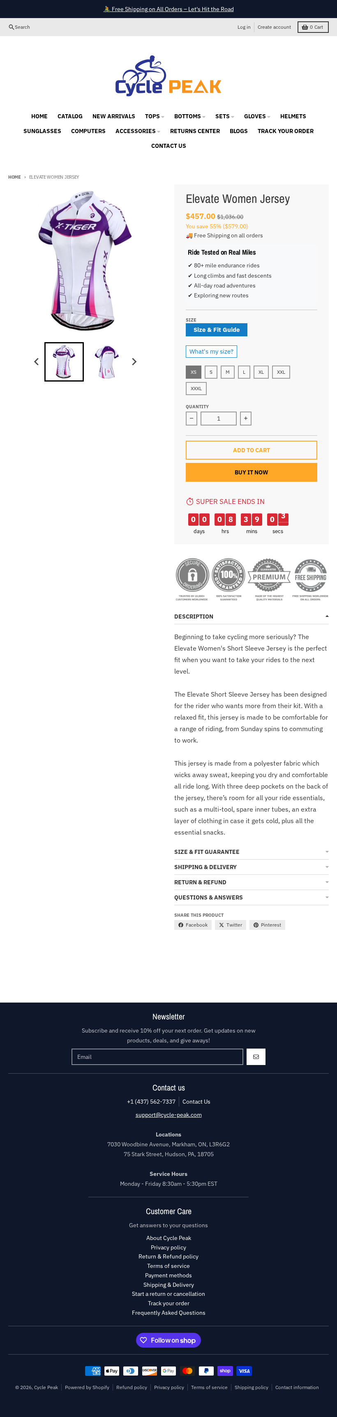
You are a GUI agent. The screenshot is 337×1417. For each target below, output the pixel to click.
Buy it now (251, 472)
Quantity (197, 406)
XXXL (196, 388)
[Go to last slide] (37, 362)
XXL (281, 372)
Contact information (297, 1387)
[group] (64, 362)
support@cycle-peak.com (169, 1114)
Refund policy (131, 1387)
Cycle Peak (46, 1387)
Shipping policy (251, 1387)
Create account (274, 27)
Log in (244, 27)
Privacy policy (169, 1387)
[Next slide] (134, 362)
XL (261, 372)
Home (14, 177)
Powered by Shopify (87, 1387)
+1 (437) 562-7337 (151, 1101)
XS (193, 372)
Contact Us (196, 1101)
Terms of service (209, 1387)
